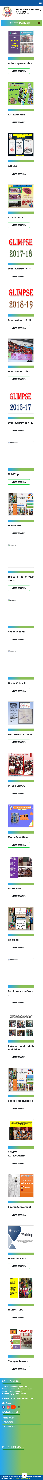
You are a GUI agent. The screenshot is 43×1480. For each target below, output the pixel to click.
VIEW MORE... (19, 71)
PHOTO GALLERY (9, 1418)
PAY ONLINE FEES (9, 1426)
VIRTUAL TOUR (8, 1422)
